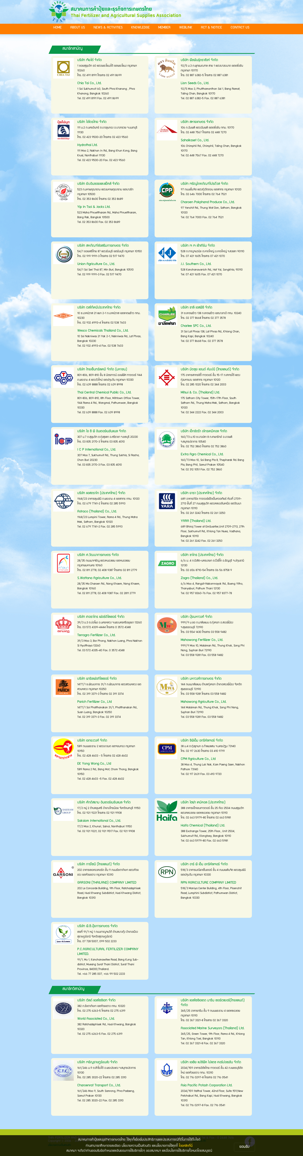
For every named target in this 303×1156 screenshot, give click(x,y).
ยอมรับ (244, 1147)
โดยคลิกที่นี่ (186, 1146)
